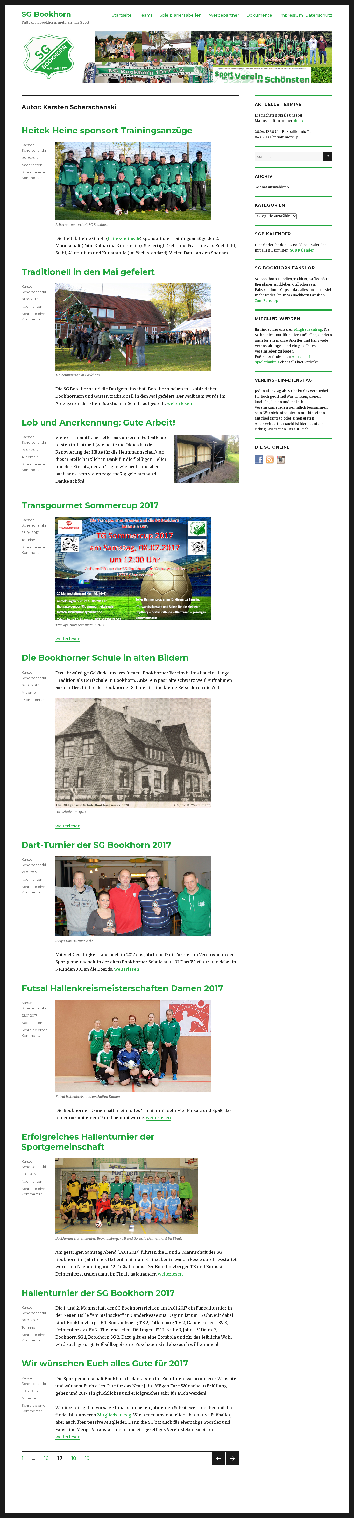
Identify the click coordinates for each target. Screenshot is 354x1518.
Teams (145, 15)
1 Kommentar (33, 700)
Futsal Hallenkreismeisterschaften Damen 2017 (122, 988)
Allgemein (30, 457)
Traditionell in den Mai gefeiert (88, 272)
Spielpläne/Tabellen (181, 15)
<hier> (298, 121)
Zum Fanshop (266, 301)
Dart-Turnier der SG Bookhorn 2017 (96, 845)
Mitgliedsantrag (114, 1415)
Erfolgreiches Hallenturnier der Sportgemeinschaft (88, 1142)
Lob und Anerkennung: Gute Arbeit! (98, 422)
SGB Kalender (302, 250)
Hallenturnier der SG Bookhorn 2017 (98, 1293)
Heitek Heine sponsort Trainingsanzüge (107, 130)
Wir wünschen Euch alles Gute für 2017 (105, 1363)
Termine (28, 540)
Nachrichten (32, 165)
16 (48, 1458)
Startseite (122, 15)
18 (75, 1458)
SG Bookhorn (46, 14)
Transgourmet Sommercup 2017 (90, 505)
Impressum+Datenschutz (305, 15)
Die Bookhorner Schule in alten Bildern (105, 658)
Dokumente (259, 15)
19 (89, 1458)
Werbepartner (224, 15)
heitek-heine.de (124, 238)
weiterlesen (179, 403)
